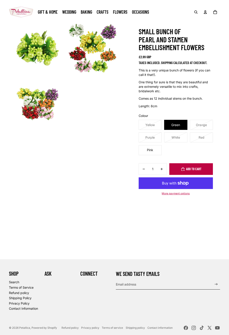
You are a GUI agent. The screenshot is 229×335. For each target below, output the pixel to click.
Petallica (24, 327)
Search (14, 282)
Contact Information (23, 308)
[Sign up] (216, 284)
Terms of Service (21, 287)
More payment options (176, 193)
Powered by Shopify (44, 327)
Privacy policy (90, 327)
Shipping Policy (20, 298)
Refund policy (19, 293)
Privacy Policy (19, 303)
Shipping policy (135, 327)
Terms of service (112, 327)
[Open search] (196, 12)
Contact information (160, 327)
